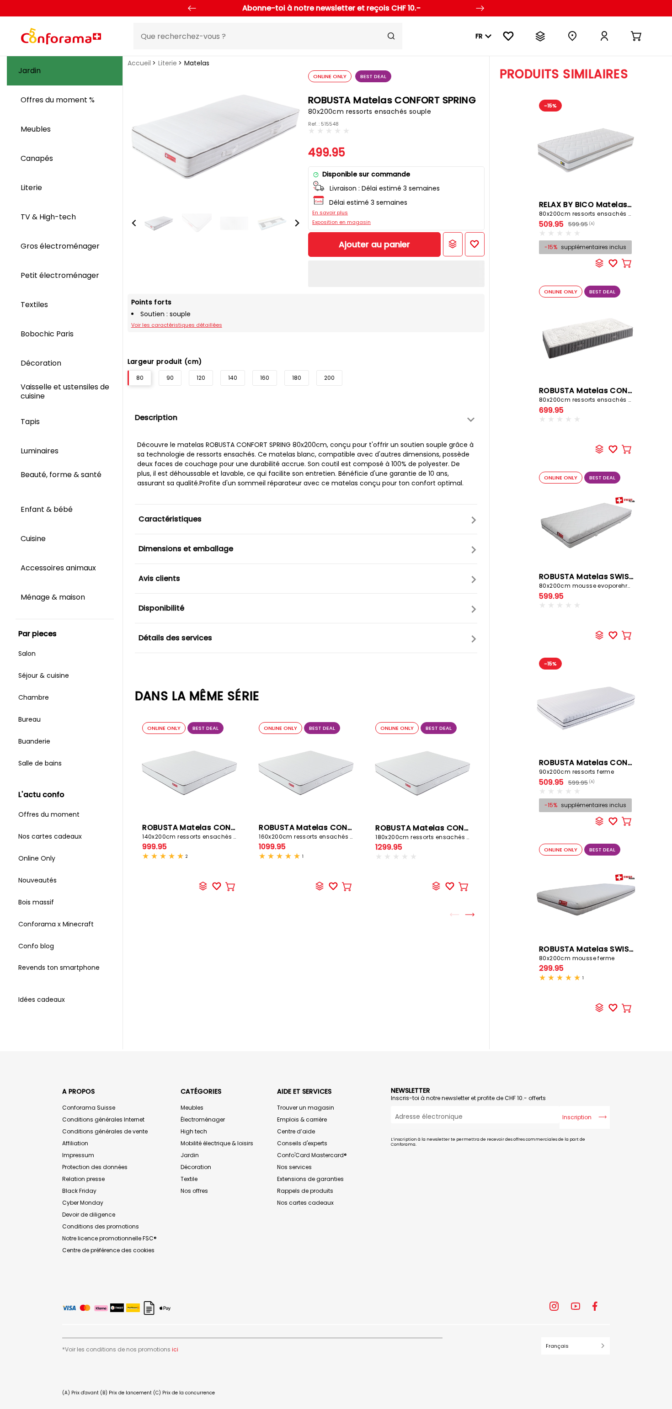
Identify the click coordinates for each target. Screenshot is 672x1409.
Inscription (577, 1117)
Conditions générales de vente (105, 1131)
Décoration (196, 1167)
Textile (189, 1179)
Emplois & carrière (302, 1119)
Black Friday (79, 1191)
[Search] (391, 36)
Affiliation (75, 1143)
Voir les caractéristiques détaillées (176, 325)
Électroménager (203, 1119)
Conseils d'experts (302, 1143)
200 (329, 378)
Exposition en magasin (341, 222)
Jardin (190, 1155)
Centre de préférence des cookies (108, 1250)
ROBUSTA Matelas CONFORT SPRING (210, 831)
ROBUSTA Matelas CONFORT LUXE (603, 766)
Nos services (294, 1167)
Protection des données (95, 1167)
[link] (604, 36)
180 (296, 378)
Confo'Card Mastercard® (312, 1155)
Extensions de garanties (310, 1179)
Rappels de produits (305, 1191)
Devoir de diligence (88, 1214)
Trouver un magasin (305, 1107)
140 (232, 378)
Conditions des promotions (100, 1226)
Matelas (196, 63)
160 (264, 378)
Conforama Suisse (88, 1107)
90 (170, 378)
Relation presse (83, 1179)
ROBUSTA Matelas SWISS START (599, 953)
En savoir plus (330, 212)
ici (175, 1349)
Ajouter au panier (374, 244)
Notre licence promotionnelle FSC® (109, 1238)
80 (140, 378)
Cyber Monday (82, 1203)
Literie (167, 63)
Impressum (78, 1155)
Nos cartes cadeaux (305, 1203)
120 (201, 378)
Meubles (192, 1107)
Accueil (139, 63)
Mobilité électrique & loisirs (217, 1143)
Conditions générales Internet (103, 1119)
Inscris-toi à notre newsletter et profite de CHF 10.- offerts (468, 1098)
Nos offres (194, 1191)
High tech (194, 1131)
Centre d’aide (296, 1131)
